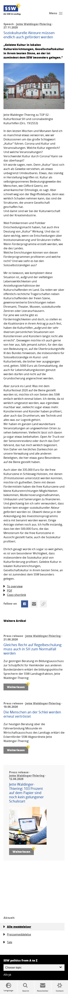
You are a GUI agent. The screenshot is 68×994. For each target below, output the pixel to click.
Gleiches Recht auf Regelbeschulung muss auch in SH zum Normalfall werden (32, 649)
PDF (9, 590)
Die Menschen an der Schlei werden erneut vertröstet (32, 714)
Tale (9, 942)
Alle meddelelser (19, 927)
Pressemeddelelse (19, 934)
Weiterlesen (16, 687)
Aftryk (7, 975)
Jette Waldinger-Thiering (33, 24)
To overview (14, 586)
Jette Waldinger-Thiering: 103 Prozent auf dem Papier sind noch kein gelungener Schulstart (26, 792)
